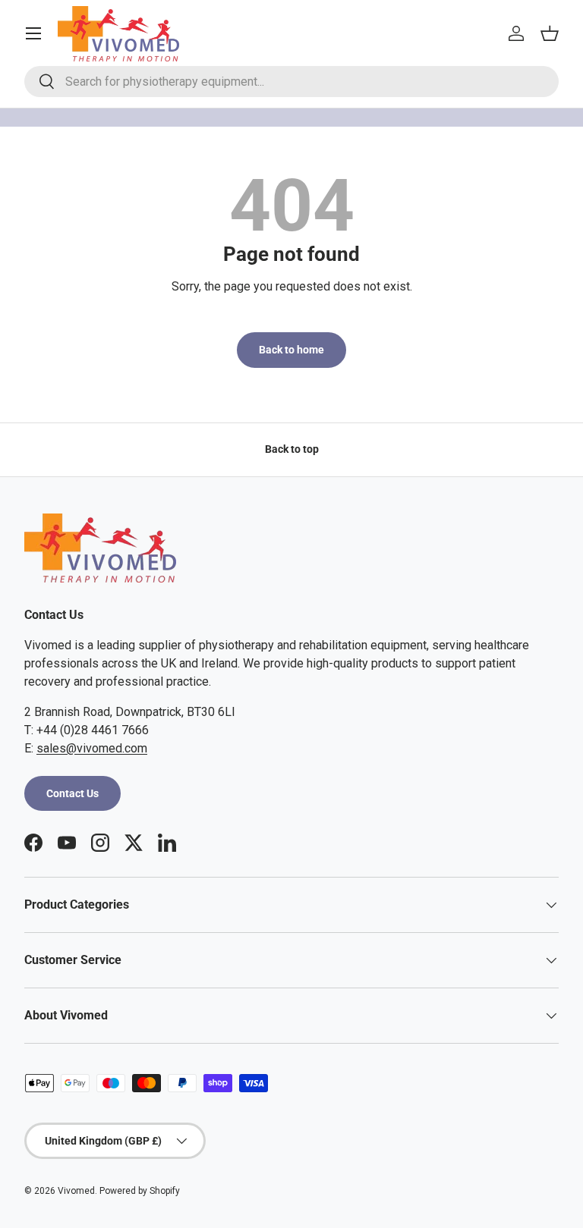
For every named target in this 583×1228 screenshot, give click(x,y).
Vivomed (76, 1191)
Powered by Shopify (139, 1191)
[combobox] (291, 81)
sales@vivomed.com (91, 748)
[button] (549, 33)
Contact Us (72, 793)
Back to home (291, 350)
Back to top (292, 449)
